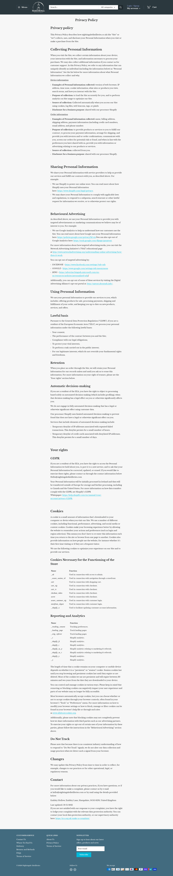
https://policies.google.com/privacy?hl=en (76, 237)
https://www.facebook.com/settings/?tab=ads (85, 265)
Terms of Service (23, 856)
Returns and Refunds (25, 850)
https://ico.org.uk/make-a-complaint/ (73, 818)
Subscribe (83, 855)
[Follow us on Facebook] (71, 869)
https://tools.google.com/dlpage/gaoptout (92, 241)
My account (133, 8)
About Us (50, 839)
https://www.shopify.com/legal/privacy (75, 191)
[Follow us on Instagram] (74, 869)
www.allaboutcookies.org (64, 713)
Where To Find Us (24, 843)
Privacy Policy (52, 843)
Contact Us (21, 839)
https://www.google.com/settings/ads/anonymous (85, 268)
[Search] (120, 7)
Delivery (20, 846)
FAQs (18, 853)
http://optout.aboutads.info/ (100, 284)
